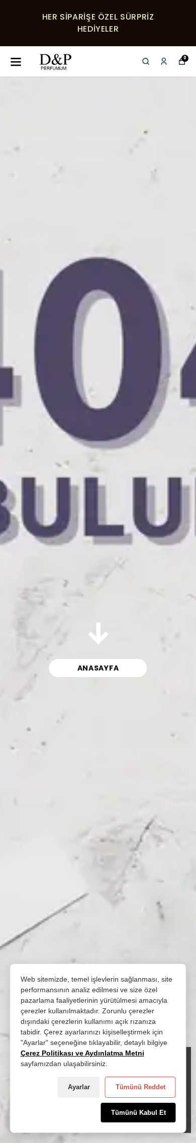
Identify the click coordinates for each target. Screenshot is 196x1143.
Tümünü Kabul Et (138, 1112)
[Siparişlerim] (164, 61)
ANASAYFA (98, 668)
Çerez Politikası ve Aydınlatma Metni (82, 1053)
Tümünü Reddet (140, 1087)
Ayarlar (79, 1087)
